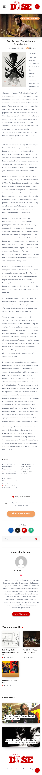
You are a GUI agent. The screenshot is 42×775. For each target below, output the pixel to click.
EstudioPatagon (29, 769)
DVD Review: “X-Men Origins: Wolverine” (9, 466)
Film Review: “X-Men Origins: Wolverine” (27, 466)
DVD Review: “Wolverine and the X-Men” (10, 480)
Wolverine (18, 506)
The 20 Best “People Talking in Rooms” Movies (30, 652)
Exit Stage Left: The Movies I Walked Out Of (10, 652)
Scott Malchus (20, 571)
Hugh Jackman (32, 503)
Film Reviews (25, 497)
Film (17, 497)
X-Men (25, 506)
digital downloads (19, 503)
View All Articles (21, 614)
